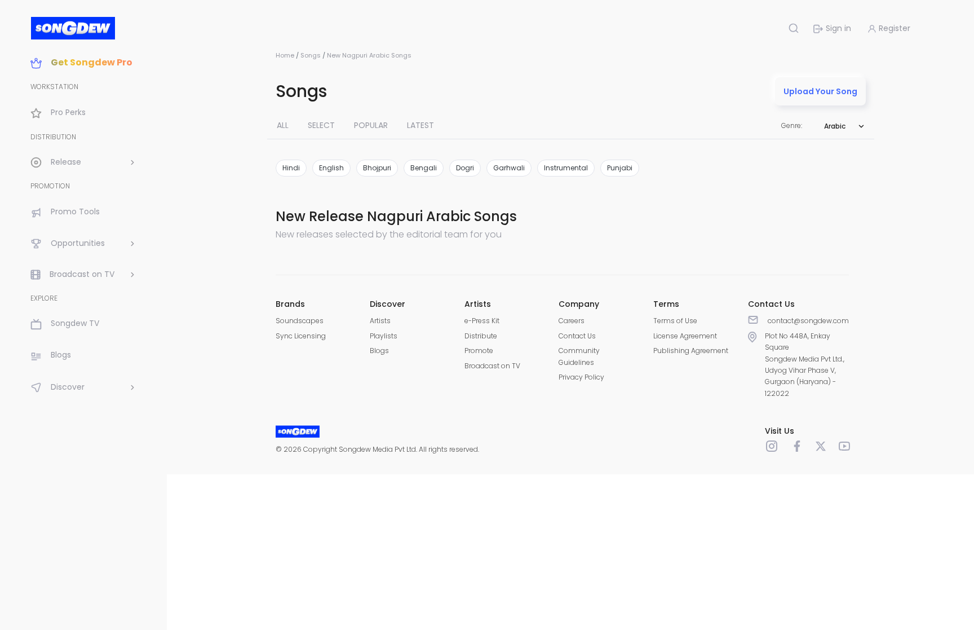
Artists (380, 320)
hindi (291, 168)
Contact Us (577, 336)
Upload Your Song (820, 91)
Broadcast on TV (492, 366)
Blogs (379, 350)
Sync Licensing (301, 336)
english (331, 168)
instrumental (566, 168)
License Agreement (685, 336)
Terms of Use (675, 320)
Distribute (480, 336)
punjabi (619, 168)
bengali (423, 168)
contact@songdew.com (808, 320)
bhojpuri (377, 168)
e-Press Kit (481, 320)
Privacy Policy (581, 377)
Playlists (383, 336)
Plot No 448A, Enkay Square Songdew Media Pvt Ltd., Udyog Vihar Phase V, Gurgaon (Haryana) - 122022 (804, 364)
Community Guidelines (579, 356)
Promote (478, 350)
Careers (572, 320)
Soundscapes (300, 320)
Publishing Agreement (690, 350)
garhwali (509, 168)
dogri (465, 168)
